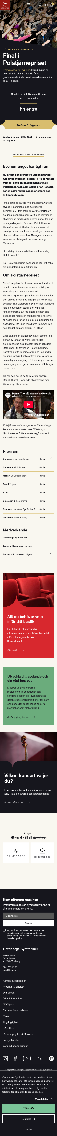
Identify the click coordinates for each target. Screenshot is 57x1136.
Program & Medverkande (28, 154)
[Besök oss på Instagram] (5, 1058)
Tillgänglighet (10, 1022)
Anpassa (26, 1119)
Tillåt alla (28, 1108)
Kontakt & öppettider (14, 980)
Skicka (28, 923)
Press (6, 1016)
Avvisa (28, 1129)
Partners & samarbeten (15, 1010)
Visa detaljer (42, 1099)
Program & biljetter (13, 986)
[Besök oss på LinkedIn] (39, 1058)
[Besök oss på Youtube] (27, 1058)
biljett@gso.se (42, 856)
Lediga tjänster (11, 1039)
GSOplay (8, 1004)
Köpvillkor (8, 1028)
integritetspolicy (14, 938)
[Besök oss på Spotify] (51, 1058)
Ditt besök (8, 992)
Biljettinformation (12, 998)
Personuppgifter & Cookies (18, 1034)
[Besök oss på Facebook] (15, 1058)
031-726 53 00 (16, 856)
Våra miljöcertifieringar (15, 1045)
